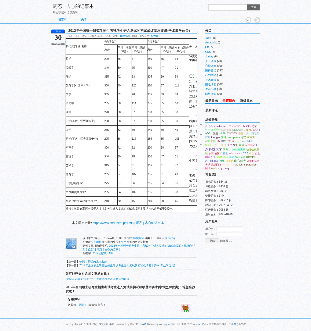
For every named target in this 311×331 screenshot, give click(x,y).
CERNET (247, 140)
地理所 (215, 129)
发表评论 (170, 238)
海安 (243, 137)
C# (207, 47)
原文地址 (96, 241)
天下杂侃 (210, 61)
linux (213, 140)
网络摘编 (125, 36)
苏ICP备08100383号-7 (184, 324)
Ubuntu (248, 129)
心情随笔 (210, 65)
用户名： (210, 228)
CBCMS (232, 133)
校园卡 (218, 153)
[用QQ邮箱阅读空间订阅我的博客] (248, 20)
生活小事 (210, 89)
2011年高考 (212, 161)
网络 (241, 145)
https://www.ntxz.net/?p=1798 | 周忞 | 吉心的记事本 (128, 223)
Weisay (163, 324)
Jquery (209, 56)
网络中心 (251, 157)
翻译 (207, 168)
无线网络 (216, 164)
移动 (225, 153)
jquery (225, 168)
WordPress (136, 324)
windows (250, 145)
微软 (223, 140)
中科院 (230, 140)
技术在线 (210, 79)
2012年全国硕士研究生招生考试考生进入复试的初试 (97, 279)
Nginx (247, 133)
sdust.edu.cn (221, 126)
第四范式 (240, 157)
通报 (240, 133)
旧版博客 (210, 84)
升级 (215, 133)
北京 (254, 126)
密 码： (210, 234)
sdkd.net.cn (235, 153)
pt (230, 149)
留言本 (62, 19)
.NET (208, 37)
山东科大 (240, 161)
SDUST (209, 145)
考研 (111, 253)
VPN (208, 129)
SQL (235, 145)
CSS (208, 51)
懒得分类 (210, 70)
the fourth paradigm (246, 164)
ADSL (208, 133)
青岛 (229, 145)
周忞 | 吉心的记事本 (73, 6)
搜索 (253, 7)
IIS (218, 140)
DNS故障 (237, 129)
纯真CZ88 (227, 324)
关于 (84, 19)
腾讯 (225, 149)
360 (207, 140)
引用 (124, 241)
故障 (211, 153)
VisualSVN (235, 126)
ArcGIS (246, 126)
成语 (251, 153)
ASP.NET (220, 145)
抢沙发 (154, 36)
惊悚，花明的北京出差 (93, 261)
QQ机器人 (222, 157)
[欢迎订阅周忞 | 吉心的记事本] (257, 20)
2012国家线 (99, 253)
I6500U (251, 137)
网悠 (222, 161)
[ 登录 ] (81, 304)
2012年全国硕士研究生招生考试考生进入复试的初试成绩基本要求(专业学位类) (127, 265)
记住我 (224, 240)
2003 (238, 140)
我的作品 (210, 75)
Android (210, 42)
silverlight (225, 129)
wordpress (233, 137)
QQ (255, 129)
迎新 (213, 157)
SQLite (229, 161)
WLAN (222, 133)
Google (215, 137)
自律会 (209, 126)
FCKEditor (228, 164)
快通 (224, 137)
